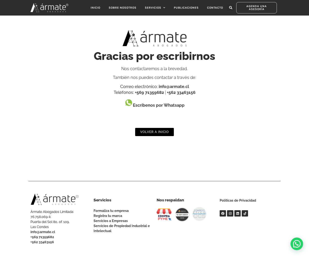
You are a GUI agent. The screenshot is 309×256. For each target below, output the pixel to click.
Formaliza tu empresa (111, 211)
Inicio (95, 7)
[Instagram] (230, 213)
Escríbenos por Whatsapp (159, 105)
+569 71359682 (149, 92)
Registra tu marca (108, 216)
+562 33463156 (181, 92)
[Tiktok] (245, 213)
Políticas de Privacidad (238, 200)
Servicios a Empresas (111, 221)
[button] (230, 7)
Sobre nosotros (122, 7)
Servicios (153, 7)
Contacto (215, 7)
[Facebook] (223, 213)
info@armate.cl (174, 86)
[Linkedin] (237, 213)
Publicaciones (186, 7)
